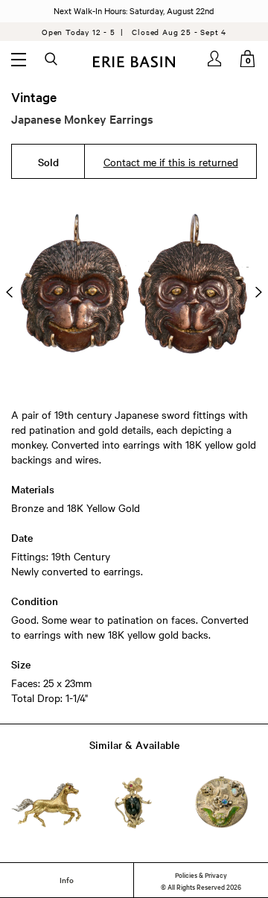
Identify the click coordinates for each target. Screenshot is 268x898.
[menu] (18, 59)
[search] (52, 59)
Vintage (34, 96)
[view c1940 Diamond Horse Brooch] (46, 803)
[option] (134, 292)
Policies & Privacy (201, 874)
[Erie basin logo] (134, 60)
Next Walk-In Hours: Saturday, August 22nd (134, 10)
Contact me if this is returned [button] (170, 161)
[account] (215, 58)
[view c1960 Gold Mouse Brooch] (134, 803)
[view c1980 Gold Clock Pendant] (221, 803)
